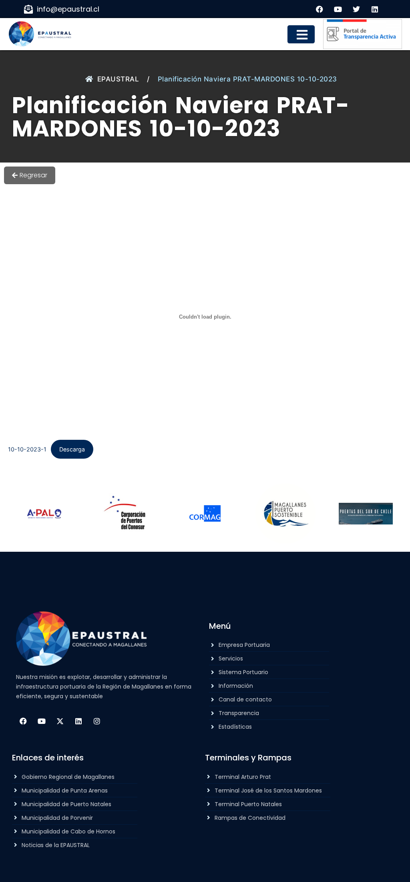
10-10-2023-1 (27, 449)
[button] (301, 34)
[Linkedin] (78, 721)
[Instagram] (97, 721)
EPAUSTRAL (118, 79)
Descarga (72, 449)
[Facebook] (23, 721)
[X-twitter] (60, 721)
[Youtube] (41, 721)
